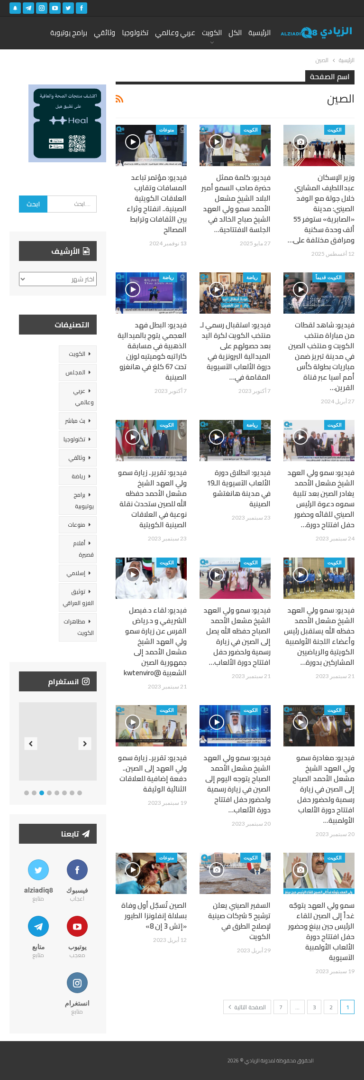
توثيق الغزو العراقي (78, 597)
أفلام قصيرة (83, 549)
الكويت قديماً (329, 277)
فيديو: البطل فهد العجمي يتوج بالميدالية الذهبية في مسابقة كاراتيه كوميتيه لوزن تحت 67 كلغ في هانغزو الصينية (152, 351)
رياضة (252, 277)
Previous (31, 743)
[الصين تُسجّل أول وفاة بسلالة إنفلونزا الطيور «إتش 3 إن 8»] (151, 873)
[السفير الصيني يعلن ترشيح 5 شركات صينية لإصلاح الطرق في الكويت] (235, 873)
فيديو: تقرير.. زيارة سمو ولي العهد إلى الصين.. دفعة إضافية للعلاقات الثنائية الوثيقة (152, 773)
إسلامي (75, 573)
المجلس (75, 372)
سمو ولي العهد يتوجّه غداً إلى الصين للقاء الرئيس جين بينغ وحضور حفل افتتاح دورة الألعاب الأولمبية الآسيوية (321, 931)
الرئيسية (259, 32)
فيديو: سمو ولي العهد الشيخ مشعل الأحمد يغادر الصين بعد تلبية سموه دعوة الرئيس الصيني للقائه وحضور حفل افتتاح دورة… (321, 498)
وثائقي (104, 32)
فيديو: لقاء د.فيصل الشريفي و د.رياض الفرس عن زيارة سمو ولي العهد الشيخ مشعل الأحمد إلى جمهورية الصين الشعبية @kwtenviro (155, 641)
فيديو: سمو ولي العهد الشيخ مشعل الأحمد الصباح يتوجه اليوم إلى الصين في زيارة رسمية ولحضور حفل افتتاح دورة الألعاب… (237, 784)
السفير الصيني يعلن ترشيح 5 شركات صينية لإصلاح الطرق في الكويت (239, 920)
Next (85, 743)
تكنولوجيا (135, 32)
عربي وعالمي (175, 32)
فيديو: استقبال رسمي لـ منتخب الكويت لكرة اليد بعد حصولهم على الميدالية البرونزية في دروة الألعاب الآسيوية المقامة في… (235, 351)
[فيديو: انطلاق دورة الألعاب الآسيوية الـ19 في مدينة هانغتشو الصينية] (235, 440)
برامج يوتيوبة (68, 32)
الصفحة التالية (249, 1007)
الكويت (212, 32)
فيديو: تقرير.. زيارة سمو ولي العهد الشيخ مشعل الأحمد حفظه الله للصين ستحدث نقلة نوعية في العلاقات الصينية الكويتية (152, 498)
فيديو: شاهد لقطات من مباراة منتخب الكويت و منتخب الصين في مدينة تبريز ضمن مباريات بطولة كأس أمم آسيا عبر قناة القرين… (321, 356)
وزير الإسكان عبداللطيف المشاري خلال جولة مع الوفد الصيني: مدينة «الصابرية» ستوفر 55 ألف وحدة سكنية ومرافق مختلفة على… (321, 208)
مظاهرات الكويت (79, 627)
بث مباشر (75, 420)
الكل (235, 32)
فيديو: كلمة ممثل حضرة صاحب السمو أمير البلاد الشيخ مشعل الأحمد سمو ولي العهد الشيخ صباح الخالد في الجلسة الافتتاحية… (236, 203)
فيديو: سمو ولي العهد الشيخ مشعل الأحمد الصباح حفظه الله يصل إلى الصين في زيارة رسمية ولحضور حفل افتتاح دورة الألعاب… (237, 636)
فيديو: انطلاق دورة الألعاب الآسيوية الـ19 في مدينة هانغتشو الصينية (239, 488)
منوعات (166, 129)
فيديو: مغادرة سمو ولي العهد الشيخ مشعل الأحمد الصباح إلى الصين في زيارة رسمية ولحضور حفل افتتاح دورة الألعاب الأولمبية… (323, 789)
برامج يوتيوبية (83, 500)
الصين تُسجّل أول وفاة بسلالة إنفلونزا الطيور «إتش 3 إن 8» (154, 915)
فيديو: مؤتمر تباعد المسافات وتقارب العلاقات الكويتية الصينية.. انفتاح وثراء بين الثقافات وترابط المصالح (157, 203)
